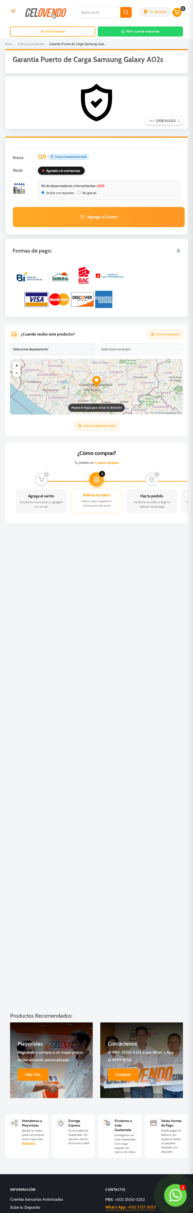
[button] (155, 11)
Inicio (8, 44)
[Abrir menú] (13, 12)
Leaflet (157, 412)
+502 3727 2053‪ (130, 1207)
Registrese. (29, 1143)
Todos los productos (30, 44)
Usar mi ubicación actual (99, 426)
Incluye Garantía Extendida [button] (70, 157)
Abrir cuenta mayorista (143, 31)
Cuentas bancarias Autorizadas (36, 1199)
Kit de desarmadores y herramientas (73, 186)
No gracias (89, 193)
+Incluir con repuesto (59, 193)
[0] (177, 12)
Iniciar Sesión (55, 31)
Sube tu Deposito (25, 1207)
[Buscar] (126, 12)
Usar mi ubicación (167, 334)
